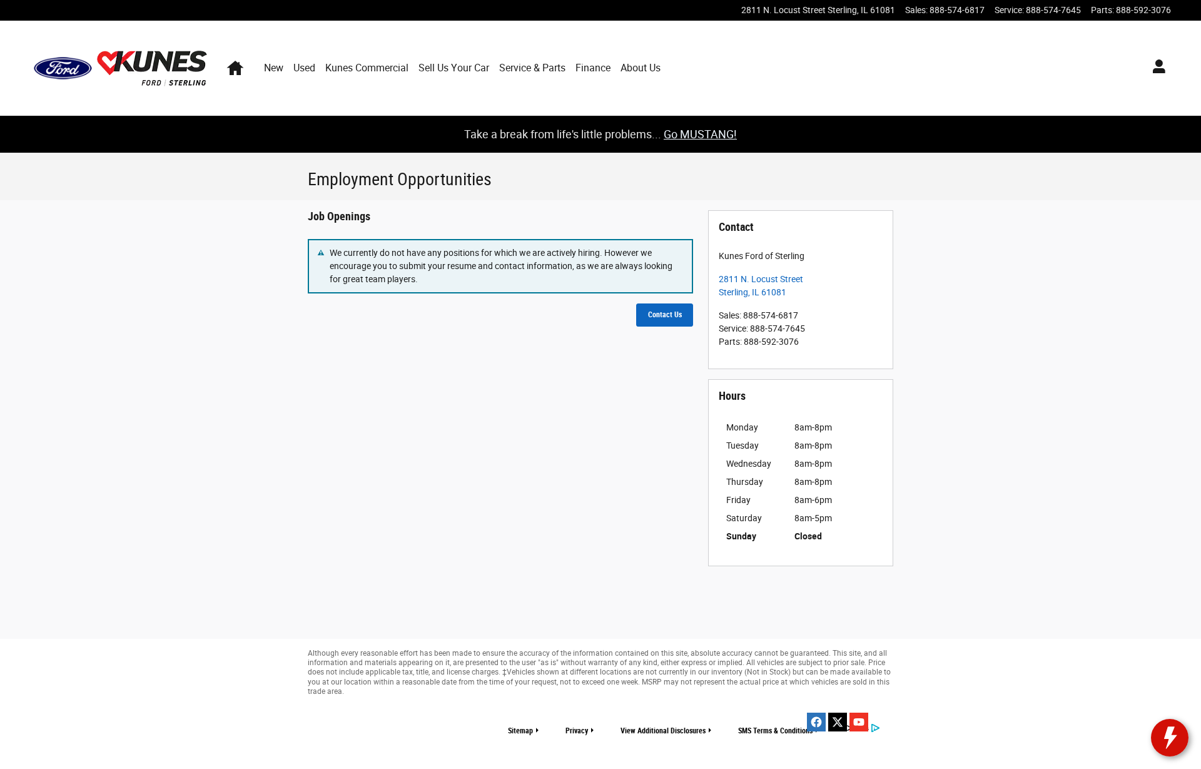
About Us (641, 68)
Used (304, 68)
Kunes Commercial (366, 68)
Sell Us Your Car (453, 68)
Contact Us (665, 314)
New (273, 68)
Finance (593, 68)
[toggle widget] (1169, 737)
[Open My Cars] (1155, 68)
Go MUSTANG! (700, 134)
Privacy (576, 730)
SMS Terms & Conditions (775, 730)
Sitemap (520, 730)
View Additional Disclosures (663, 730)
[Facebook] (816, 722)
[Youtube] (858, 722)
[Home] (63, 68)
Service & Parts (532, 68)
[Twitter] (837, 722)
